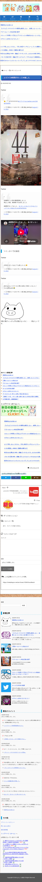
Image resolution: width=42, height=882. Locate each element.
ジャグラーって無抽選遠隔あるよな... (14, 725)
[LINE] (26, 477)
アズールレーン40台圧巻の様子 (10, 32)
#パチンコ (22, 206)
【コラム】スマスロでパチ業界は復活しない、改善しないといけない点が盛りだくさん (26, 634)
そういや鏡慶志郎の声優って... (12, 781)
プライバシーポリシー (8, 822)
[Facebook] (16, 477)
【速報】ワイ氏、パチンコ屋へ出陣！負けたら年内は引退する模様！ (21, 396)
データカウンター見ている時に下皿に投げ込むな (16, 394)
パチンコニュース (16, 70)
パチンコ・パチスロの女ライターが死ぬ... (15, 752)
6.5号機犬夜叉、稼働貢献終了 (10, 399)
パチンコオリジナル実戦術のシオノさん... (15, 768)
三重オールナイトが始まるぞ (10, 380)
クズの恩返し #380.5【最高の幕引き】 (12, 50)
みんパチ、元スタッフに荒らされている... (15, 794)
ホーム (5, 70)
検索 (2, 602)
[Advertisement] (21, 350)
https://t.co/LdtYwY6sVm (18, 208)
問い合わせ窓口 (6, 826)
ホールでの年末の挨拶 (8, 388)
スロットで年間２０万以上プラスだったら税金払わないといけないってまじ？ (26, 673)
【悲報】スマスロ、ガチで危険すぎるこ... (15, 739)
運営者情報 (4, 830)
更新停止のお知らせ (7, 25)
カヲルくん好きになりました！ (10, 39)
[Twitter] (6, 477)
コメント (3, 538)
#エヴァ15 (21, 101)
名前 (2, 559)
